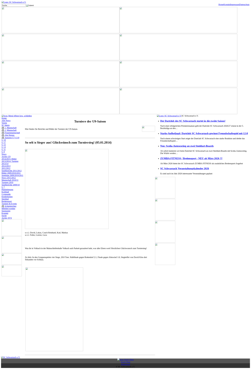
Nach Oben (125, 362)
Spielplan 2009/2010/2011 (12, 175)
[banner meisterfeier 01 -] (60, 74)
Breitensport (7, 201)
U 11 (4, 149)
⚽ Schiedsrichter (9, 206)
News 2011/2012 (9, 178)
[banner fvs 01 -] (60, 47)
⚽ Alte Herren (8, 135)
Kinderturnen (7, 196)
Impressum (234, 4)
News (4, 154)
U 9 (3, 152)
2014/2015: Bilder (9, 159)
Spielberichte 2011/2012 (12, 171)
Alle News (6, 120)
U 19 (4, 140)
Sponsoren (6, 211)
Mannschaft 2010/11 (10, 180)
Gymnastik (6, 194)
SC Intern (6, 125)
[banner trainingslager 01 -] (60, 101)
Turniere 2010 (7, 182)
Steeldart (5, 199)
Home (221, 4)
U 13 (4, 147)
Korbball (5, 192)
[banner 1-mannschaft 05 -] (60, 20)
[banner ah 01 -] (178, 20)
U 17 (4, 142)
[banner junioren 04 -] (178, 47)
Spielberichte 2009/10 (11, 185)
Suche (4, 215)
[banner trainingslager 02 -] (178, 101)
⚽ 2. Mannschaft (9, 130)
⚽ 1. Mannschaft (9, 128)
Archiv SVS (7, 218)
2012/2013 (6, 166)
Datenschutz (244, 4)
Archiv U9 (6, 156)
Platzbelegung (7, 189)
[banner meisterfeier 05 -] (178, 74)
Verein (4, 123)
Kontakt (227, 4)
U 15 (4, 145)
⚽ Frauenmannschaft (11, 133)
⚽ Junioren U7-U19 (10, 138)
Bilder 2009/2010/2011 (11, 173)
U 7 (3, 187)
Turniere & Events (9, 204)
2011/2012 (6, 168)
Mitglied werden (8, 208)
